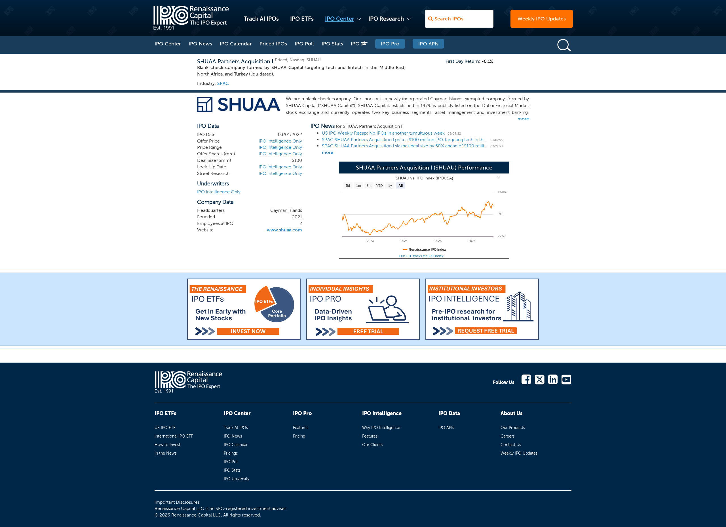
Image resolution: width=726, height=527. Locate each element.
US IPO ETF (165, 427)
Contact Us (511, 444)
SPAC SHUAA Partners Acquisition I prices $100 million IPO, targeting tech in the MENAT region (419, 139)
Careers (507, 436)
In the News (165, 453)
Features (300, 427)
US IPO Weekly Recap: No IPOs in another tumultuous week (383, 133)
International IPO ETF (174, 436)
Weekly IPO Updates (542, 19)
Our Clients (372, 444)
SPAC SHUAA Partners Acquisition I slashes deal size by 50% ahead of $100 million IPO (410, 146)
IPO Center (339, 18)
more (523, 119)
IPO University (236, 478)
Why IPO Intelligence (381, 427)
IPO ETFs (302, 18)
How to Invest (167, 444)
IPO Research (386, 18)
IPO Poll (304, 44)
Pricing (299, 436)
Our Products (513, 427)
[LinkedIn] (553, 379)
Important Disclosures (177, 502)
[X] (540, 379)
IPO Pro (390, 44)
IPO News (200, 44)
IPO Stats (332, 44)
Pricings (231, 453)
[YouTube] (566, 379)
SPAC (223, 83)
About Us (511, 413)
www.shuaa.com (284, 230)
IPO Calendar (236, 44)
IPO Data (449, 413)
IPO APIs (428, 44)
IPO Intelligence (382, 413)
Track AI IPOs (261, 18)
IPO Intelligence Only (280, 141)
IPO (356, 44)
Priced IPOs (273, 44)
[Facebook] (526, 379)
